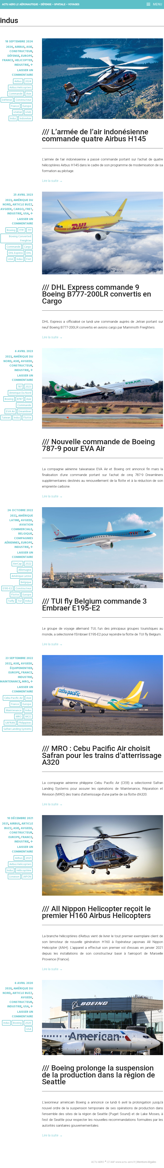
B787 (20, 399)
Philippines (25, 723)
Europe (26, 56)
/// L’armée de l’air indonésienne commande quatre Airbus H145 (95, 135)
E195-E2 (7, 588)
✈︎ (31, 65)
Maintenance (10, 681)
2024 (9, 47)
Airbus (20, 47)
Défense (13, 56)
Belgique (25, 533)
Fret (28, 209)
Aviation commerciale (22, 527)
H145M (18, 112)
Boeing (11, 230)
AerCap (17, 564)
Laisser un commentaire (22, 72)
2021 (5, 823)
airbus (18, 81)
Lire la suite (52, 181)
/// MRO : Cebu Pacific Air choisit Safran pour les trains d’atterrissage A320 (102, 755)
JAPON (27, 876)
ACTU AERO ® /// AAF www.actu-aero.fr (113, 1162)
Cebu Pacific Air (13, 698)
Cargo (18, 209)
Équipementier (21, 668)
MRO (25, 681)
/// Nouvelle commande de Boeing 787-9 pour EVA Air (98, 445)
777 (29, 230)
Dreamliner (24, 411)
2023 (8, 200)
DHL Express (16, 253)
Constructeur (20, 51)
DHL (28, 253)
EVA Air (10, 411)
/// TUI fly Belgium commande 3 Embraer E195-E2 (94, 604)
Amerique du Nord (20, 393)
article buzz (22, 204)
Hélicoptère (24, 870)
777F (21, 230)
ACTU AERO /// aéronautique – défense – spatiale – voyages (40, 4)
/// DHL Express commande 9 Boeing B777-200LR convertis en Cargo (96, 294)
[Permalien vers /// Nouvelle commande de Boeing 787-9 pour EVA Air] (102, 427)
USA (26, 213)
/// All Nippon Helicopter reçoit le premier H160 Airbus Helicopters (96, 912)
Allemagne (24, 570)
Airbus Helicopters (20, 87)
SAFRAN (10, 723)
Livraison (14, 876)
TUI (20, 601)
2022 (13, 515)
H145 (28, 112)
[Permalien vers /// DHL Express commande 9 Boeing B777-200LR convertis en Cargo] (102, 273)
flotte (27, 417)
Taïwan (6, 417)
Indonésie (25, 118)
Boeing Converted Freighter (20, 238)
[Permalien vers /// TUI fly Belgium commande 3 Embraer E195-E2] (102, 587)
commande (16, 94)
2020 (8, 988)
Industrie (21, 65)
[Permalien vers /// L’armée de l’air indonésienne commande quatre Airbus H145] (102, 118)
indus (13, 118)
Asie (29, 47)
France (7, 60)
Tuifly (11, 601)
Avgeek (6, 209)
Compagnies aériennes (18, 540)
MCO (28, 716)
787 (20, 386)
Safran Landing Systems (17, 729)
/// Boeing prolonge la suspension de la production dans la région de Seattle (98, 1074)
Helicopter (23, 60)
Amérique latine (21, 576)
